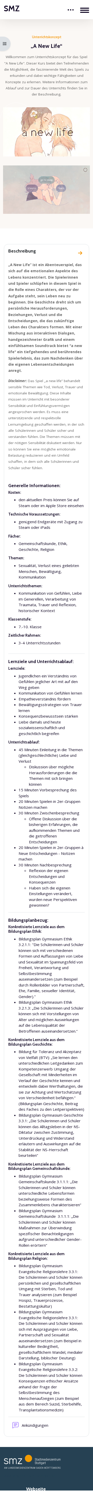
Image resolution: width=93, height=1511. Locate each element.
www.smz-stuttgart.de (46, 1500)
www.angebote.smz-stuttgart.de (29, 1475)
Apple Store (56, 505)
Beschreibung (22, 251)
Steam (24, 505)
